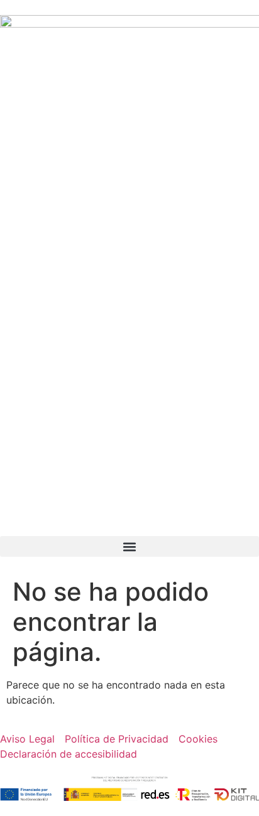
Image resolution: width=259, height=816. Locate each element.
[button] (129, 546)
